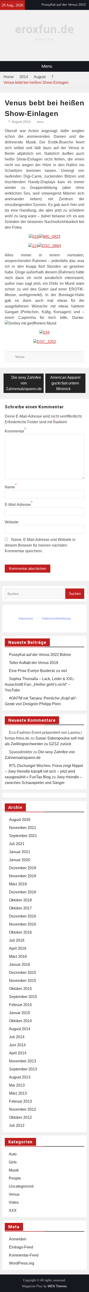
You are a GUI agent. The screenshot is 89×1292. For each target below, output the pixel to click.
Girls (13, 1162)
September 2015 (23, 997)
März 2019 (18, 884)
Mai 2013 (17, 1085)
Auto (13, 1154)
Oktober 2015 (20, 989)
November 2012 (22, 1109)
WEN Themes (57, 1286)
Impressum (26, 618)
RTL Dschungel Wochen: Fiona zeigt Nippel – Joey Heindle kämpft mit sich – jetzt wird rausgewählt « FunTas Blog (44, 771)
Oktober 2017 (20, 908)
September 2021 (23, 836)
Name (10, 487)
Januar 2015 (19, 1013)
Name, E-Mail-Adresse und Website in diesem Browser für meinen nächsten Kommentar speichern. (40, 545)
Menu (47, 66)
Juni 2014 (17, 1045)
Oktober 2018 (20, 900)
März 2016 (18, 956)
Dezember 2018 (22, 892)
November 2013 (22, 1061)
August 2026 (19, 820)
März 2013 (18, 1093)
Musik (14, 1170)
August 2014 (19, 1029)
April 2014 (17, 1053)
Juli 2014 (16, 1037)
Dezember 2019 (22, 868)
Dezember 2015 (22, 973)
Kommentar (14, 431)
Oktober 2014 (20, 1021)
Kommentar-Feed (23, 1255)
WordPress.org (21, 1263)
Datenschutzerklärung (56, 618)
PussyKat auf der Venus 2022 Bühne (40, 655)
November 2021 (22, 828)
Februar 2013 (20, 1101)
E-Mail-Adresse (18, 505)
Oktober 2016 (20, 932)
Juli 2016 (16, 940)
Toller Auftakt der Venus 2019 (33, 663)
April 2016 (17, 948)
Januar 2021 (19, 852)
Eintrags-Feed (21, 1247)
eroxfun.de (44, 29)
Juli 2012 (16, 1125)
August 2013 (19, 1077)
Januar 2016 (19, 964)
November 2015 (22, 981)
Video (14, 1202)
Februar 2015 (20, 1005)
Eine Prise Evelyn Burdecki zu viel (38, 671)
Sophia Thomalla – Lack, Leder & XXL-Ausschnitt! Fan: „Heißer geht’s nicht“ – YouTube (40, 684)
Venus (19, 357)
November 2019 (22, 876)
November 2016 (22, 924)
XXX (13, 1210)
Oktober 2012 (20, 1117)
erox (40, 122)
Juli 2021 (16, 844)
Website (12, 522)
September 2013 (23, 1069)
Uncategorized (21, 1186)
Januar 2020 (19, 860)
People (15, 1178)
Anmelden (17, 1239)
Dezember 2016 (22, 916)
